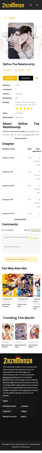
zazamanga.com (21, 444)
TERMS (24, 411)
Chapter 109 (7, 172)
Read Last (26, 78)
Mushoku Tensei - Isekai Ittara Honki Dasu (7, 307)
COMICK (24, 406)
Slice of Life (19, 70)
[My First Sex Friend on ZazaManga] (8, 331)
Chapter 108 (7, 199)
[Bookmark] (37, 78)
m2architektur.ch (13, 433)
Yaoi (28, 70)
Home (5, 401)
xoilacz (20, 428)
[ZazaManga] (13, 5)
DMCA (23, 417)
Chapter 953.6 (37, 300)
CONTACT (7, 411)
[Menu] (37, 4)
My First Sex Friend (7, 346)
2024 (17, 85)
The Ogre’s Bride (33, 346)
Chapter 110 (7, 299)
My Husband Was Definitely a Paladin (20, 348)
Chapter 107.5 (8, 213)
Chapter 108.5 (8, 185)
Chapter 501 (23, 299)
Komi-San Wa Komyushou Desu (23, 307)
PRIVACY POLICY (10, 417)
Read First (10, 78)
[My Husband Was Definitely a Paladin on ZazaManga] (21, 331)
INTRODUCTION (9, 406)
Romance (8, 70)
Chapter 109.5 (8, 158)
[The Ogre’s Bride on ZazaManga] (34, 331)
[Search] (30, 5)
